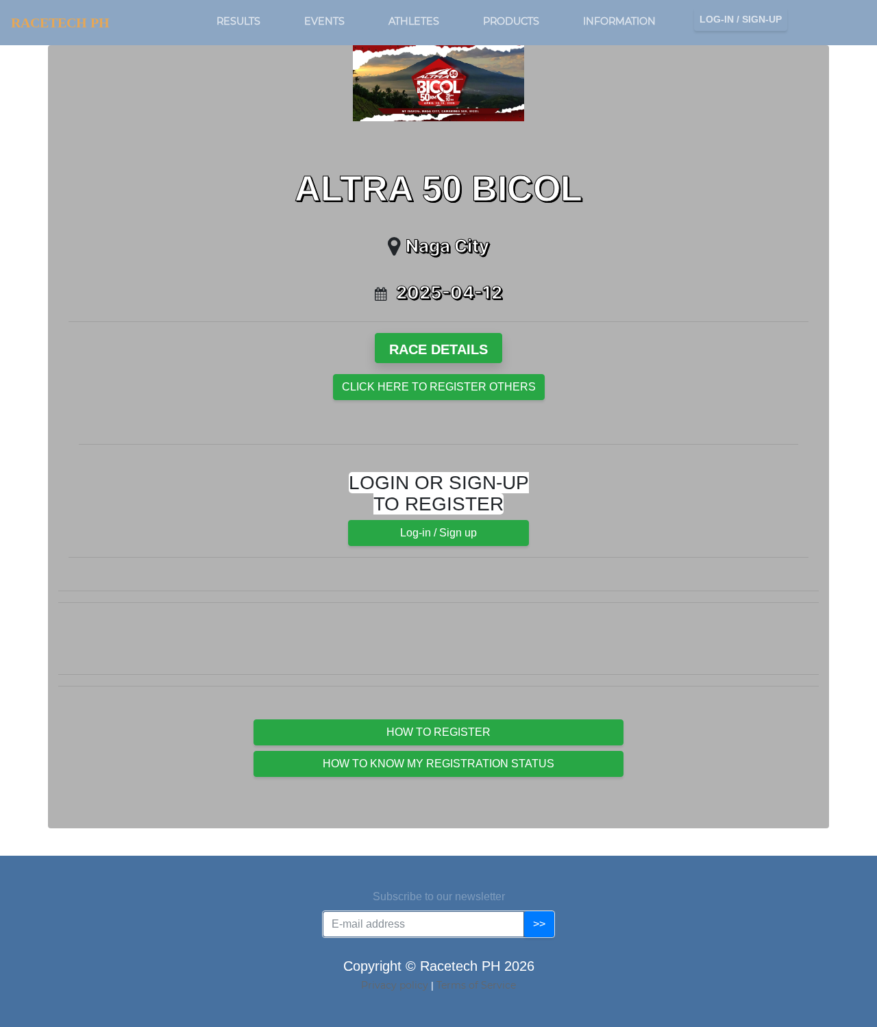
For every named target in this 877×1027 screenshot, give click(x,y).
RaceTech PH (60, 22)
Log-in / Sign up (438, 533)
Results (238, 21)
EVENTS (324, 21)
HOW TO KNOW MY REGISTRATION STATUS (438, 763)
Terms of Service (476, 985)
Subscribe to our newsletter (439, 896)
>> (539, 924)
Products (511, 21)
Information (619, 21)
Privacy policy (396, 985)
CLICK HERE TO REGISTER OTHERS (439, 387)
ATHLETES (413, 21)
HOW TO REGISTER (438, 732)
